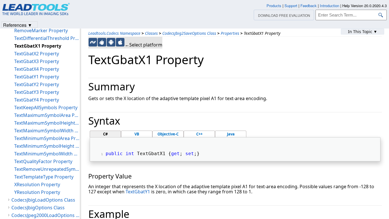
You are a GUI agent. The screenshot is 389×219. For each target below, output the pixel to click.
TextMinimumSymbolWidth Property (47, 154)
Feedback (308, 5)
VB (136, 134)
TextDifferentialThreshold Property (47, 38)
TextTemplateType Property (43, 177)
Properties (230, 33)
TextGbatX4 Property (36, 69)
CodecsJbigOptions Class (38, 207)
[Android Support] (111, 42)
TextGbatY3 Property (36, 92)
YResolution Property (37, 192)
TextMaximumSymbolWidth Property (47, 130)
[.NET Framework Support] (93, 42)
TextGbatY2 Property (36, 84)
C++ (199, 134)
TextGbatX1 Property (37, 46)
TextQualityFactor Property (43, 161)
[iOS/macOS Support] (120, 42)
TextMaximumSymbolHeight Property (47, 123)
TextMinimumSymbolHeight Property (47, 146)
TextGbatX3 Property (36, 61)
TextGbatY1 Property (36, 77)
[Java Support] (102, 42)
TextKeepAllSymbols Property (45, 107)
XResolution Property (37, 184)
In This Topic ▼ (362, 31)
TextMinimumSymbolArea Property (47, 138)
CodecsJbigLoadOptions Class (43, 200)
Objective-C (168, 134)
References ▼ (17, 25)
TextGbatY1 (138, 191)
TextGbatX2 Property (36, 53)
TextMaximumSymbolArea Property (47, 115)
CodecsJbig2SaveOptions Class (189, 33)
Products (274, 5)
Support (290, 5)
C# (105, 134)
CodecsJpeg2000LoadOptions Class (45, 215)
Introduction (329, 5)
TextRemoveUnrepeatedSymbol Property (47, 169)
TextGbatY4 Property (36, 100)
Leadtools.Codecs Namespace (114, 33)
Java (231, 134)
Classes (151, 33)
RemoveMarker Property (41, 30)
